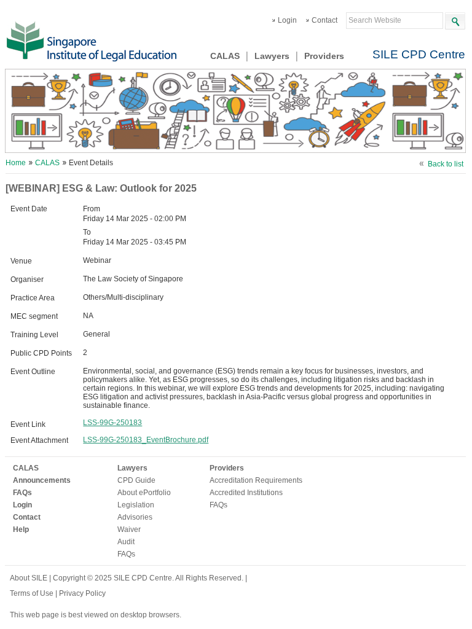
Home (16, 162)
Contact (324, 20)
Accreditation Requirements (256, 480)
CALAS (225, 56)
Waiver (129, 529)
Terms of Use (32, 593)
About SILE (28, 578)
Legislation (135, 505)
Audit (126, 541)
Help (21, 529)
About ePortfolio (144, 492)
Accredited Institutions (246, 492)
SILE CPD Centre (418, 54)
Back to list (445, 164)
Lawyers (271, 56)
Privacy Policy (82, 593)
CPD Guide (136, 480)
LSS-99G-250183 (112, 422)
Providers (324, 56)
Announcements (42, 480)
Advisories (134, 517)
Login (287, 20)
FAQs (22, 492)
